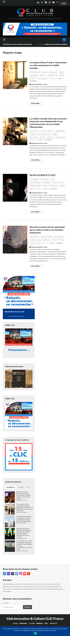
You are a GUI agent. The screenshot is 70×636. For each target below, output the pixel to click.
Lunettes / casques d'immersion (40, 134)
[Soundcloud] (57, 2)
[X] (42, 2)
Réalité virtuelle (60, 137)
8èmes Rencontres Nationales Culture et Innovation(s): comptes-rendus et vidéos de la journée (23, 495)
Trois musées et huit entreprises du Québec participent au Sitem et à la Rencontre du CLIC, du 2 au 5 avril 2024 (24, 507)
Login (63, 3)
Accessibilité (34, 179)
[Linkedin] (8, 573)
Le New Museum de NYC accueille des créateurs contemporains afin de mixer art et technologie (23, 519)
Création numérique (47, 131)
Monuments (34, 75)
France (62, 182)
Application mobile (46, 236)
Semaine (21, 487)
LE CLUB (32, 623)
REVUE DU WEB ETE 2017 (43, 175)
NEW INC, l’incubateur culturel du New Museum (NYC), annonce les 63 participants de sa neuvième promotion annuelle (23, 533)
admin (60, 78)
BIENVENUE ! (23, 623)
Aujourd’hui (10, 487)
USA (31, 188)
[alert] (19, 316)
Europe (55, 182)
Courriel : (6, 603)
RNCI (46, 623)
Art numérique (59, 236)
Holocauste (53, 72)
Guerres (44, 72)
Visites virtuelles (42, 78)
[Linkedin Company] (38, 2)
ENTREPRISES (34, 72)
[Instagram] (49, 2)
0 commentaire (47, 139)
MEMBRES (39, 623)
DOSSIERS (46, 182)
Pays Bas (50, 137)
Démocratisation (35, 182)
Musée (42, 75)
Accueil (15, 623)
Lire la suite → (36, 103)
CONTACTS (53, 623)
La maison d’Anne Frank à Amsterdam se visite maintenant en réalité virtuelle (48, 65)
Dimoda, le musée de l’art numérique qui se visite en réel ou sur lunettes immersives (47, 230)
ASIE (52, 179)
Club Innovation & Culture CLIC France (35, 618)
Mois (28, 487)
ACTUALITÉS (34, 131)
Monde (61, 72)
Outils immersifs (52, 75)
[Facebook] (45, 2)
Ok (35, 633)
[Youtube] (53, 2)
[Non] (68, 631)
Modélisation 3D (35, 185)
